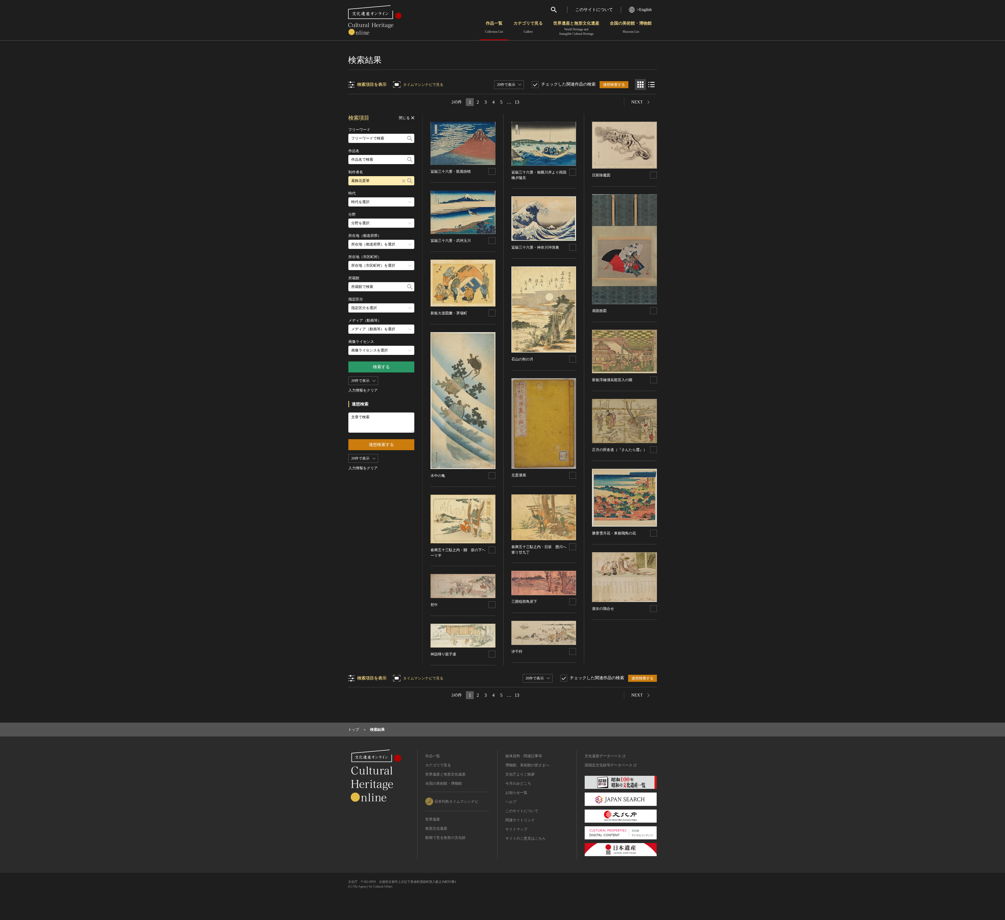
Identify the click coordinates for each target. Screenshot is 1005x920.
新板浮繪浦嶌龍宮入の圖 (612, 380)
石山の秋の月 (522, 359)
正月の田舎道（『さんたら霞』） (619, 450)
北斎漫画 (518, 475)
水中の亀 (438, 476)
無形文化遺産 (436, 828)
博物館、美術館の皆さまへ (527, 765)
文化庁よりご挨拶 (520, 774)
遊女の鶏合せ (603, 609)
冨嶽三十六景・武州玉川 (451, 241)
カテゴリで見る (528, 27)
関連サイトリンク (520, 820)
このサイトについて (594, 9)
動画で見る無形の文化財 (445, 838)
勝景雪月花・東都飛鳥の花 (614, 533)
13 (517, 102)
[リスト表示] (651, 84)
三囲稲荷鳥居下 (524, 602)
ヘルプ (510, 802)
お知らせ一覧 (516, 793)
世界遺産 (432, 819)
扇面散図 (599, 311)
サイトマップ (516, 829)
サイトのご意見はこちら (525, 838)
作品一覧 (494, 27)
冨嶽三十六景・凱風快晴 (451, 172)
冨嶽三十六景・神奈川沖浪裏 (535, 247)
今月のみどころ (518, 783)
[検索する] (409, 138)
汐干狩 (516, 652)
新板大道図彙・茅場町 (449, 313)
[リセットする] (403, 180)
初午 (434, 605)
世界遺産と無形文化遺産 (576, 28)
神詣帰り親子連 (443, 654)
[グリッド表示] (640, 84)
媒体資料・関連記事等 (523, 756)
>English (644, 9)
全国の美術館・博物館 (631, 27)
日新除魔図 (601, 175)
